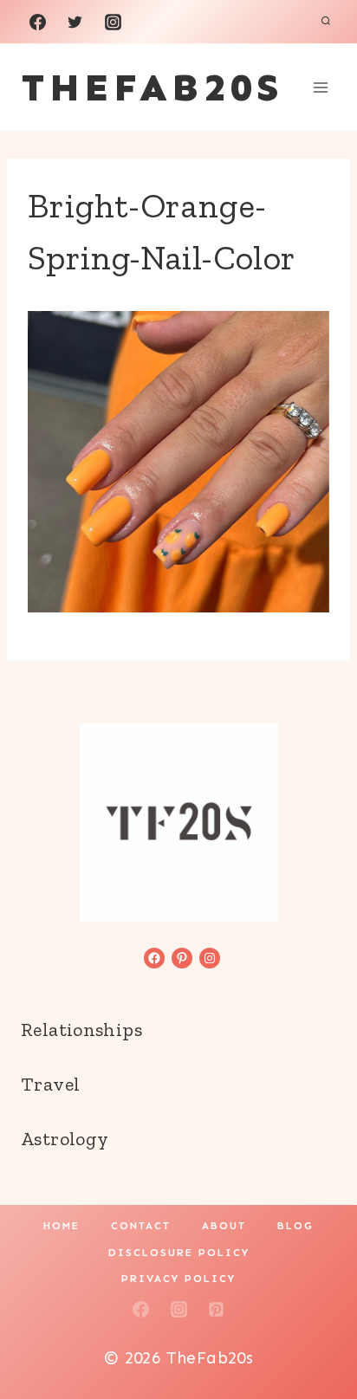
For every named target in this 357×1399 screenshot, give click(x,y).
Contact (141, 1226)
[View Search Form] (325, 21)
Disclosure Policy (179, 1253)
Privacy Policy (178, 1279)
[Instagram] (112, 21)
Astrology (64, 1138)
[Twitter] (75, 21)
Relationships (81, 1029)
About (224, 1226)
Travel (50, 1084)
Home (61, 1226)
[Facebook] (37, 21)
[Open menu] (320, 87)
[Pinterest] (216, 1308)
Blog (295, 1226)
